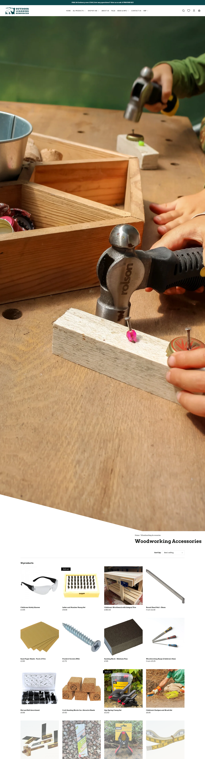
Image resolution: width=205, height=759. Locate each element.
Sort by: (157, 552)
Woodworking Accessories (151, 535)
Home (137, 535)
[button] (183, 10)
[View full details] (39, 585)
